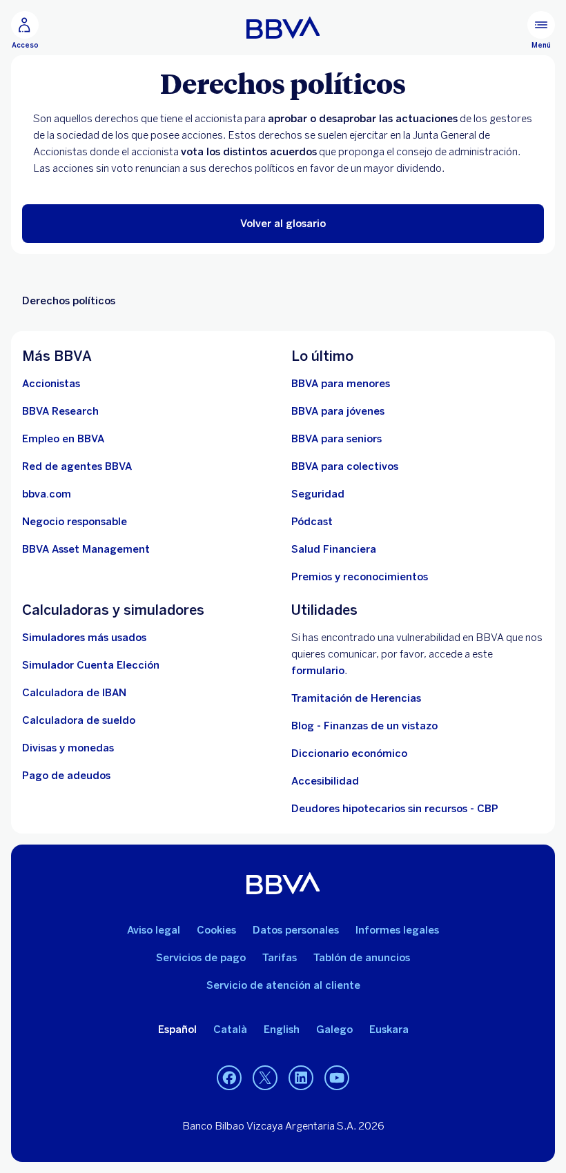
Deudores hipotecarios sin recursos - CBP (394, 808)
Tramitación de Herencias (356, 698)
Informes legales (397, 930)
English (282, 1029)
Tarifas (279, 958)
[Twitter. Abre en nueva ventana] (265, 1078)
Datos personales (296, 930)
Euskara (389, 1029)
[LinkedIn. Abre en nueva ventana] (301, 1078)
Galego (334, 1029)
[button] (283, 223)
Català (230, 1029)
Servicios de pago (201, 958)
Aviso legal (153, 930)
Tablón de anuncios (361, 958)
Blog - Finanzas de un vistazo (364, 726)
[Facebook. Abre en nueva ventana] (229, 1078)
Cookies (216, 930)
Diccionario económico (349, 753)
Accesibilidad (325, 781)
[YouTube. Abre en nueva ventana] (336, 1078)
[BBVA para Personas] (283, 27)
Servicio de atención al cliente (283, 985)
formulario (317, 670)
